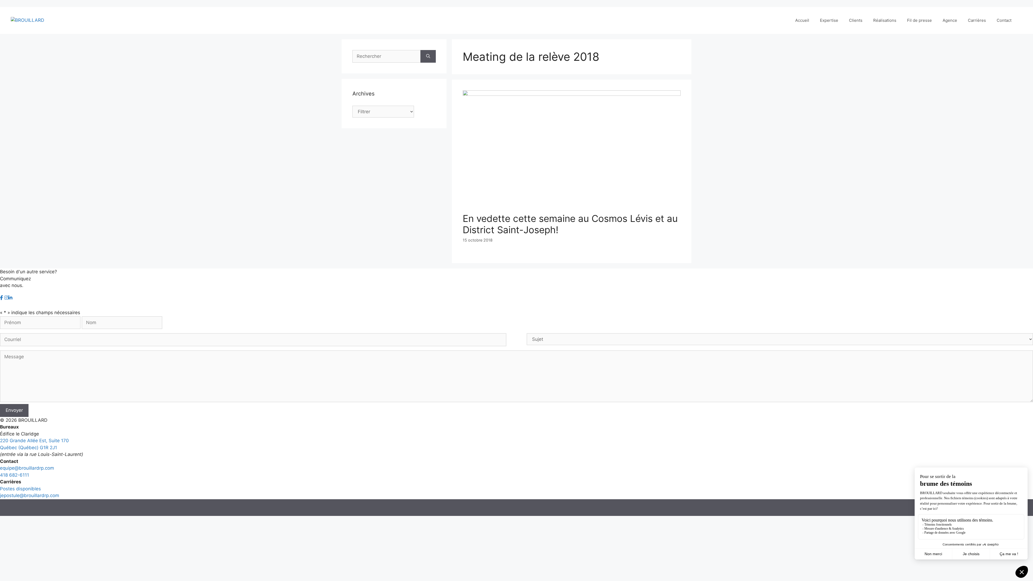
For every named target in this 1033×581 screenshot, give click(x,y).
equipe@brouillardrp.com (27, 468)
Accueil (802, 20)
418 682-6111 (14, 475)
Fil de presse (919, 20)
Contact (1004, 20)
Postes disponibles (20, 488)
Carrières (977, 20)
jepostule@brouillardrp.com (29, 495)
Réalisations (884, 20)
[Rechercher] (428, 56)
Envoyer (14, 410)
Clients (855, 20)
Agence (950, 20)
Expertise (829, 20)
